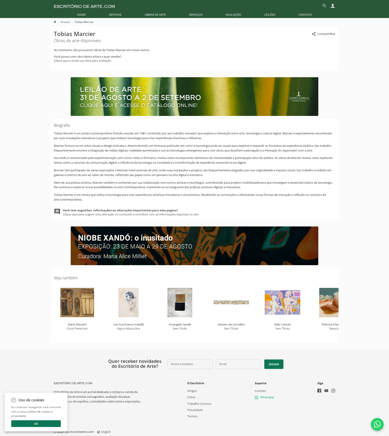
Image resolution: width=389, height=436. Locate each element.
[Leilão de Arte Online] (194, 115)
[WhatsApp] (377, 424)
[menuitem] (81, 14)
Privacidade (195, 410)
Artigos (192, 391)
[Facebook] (319, 391)
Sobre (191, 397)
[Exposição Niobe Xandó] (194, 264)
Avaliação (233, 15)
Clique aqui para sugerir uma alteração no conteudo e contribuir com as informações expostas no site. (131, 212)
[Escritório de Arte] (84, 6)
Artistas (115, 15)
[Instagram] (333, 391)
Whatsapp (267, 397)
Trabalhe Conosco (199, 403)
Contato (305, 15)
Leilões (269, 15)
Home (81, 15)
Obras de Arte (155, 15)
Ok (36, 424)
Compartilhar (326, 34)
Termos (192, 416)
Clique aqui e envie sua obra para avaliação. (83, 61)
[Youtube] (326, 391)
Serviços (195, 15)
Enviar (274, 364)
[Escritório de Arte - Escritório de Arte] (73, 383)
